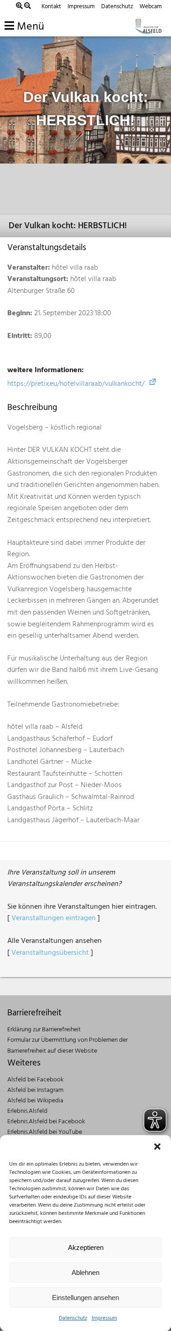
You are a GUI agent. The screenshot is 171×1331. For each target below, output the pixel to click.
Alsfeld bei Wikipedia (35, 1101)
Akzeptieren (86, 1247)
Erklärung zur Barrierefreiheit (44, 1029)
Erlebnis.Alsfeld (27, 1111)
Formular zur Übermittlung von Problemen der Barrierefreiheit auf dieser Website (67, 1045)
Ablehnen (85, 1272)
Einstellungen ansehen (85, 1297)
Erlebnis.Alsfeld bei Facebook (46, 1121)
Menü (29, 27)
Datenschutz (73, 1318)
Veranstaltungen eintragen (53, 918)
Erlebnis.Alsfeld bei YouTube (44, 1132)
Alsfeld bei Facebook (35, 1080)
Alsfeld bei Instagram (35, 1090)
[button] (157, 1146)
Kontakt (51, 6)
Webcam (151, 6)
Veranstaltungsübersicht (50, 953)
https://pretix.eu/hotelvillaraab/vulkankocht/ (76, 384)
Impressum (104, 1318)
